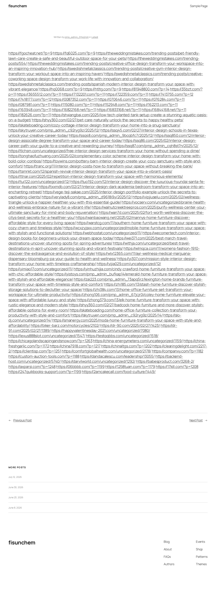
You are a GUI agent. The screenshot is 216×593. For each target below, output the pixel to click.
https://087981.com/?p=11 (29, 104)
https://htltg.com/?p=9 (102, 89)
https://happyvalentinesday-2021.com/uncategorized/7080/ (100, 330)
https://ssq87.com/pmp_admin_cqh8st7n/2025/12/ (156, 145)
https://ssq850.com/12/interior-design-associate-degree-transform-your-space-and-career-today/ (107, 138)
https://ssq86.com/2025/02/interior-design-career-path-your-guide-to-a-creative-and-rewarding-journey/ (102, 143)
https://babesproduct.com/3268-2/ (165, 361)
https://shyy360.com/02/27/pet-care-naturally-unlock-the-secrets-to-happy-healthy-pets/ (107, 119)
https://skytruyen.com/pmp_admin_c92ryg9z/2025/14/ (117, 315)
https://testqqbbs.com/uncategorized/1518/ (122, 335)
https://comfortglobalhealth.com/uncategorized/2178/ (106, 351)
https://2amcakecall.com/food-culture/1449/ (119, 371)
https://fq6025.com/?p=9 (74, 53)
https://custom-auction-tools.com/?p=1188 (43, 356)
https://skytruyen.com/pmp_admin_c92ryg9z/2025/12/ (54, 130)
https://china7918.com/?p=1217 (75, 346)
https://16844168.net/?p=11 (164, 109)
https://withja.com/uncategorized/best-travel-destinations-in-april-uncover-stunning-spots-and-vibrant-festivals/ (99, 246)
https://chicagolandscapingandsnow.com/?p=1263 (50, 340)
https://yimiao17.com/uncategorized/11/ (40, 268)
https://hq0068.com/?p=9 (61, 89)
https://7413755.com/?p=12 (171, 94)
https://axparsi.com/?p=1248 (32, 366)
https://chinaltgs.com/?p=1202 (126, 346)
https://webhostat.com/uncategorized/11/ (107, 232)
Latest (94, 37)
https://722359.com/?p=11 (126, 94)
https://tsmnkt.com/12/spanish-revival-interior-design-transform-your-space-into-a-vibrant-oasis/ (90, 171)
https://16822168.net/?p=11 (74, 109)
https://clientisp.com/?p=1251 (36, 351)
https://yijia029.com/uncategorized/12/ (129, 263)
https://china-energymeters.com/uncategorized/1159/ (138, 340)
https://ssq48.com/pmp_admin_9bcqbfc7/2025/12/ (111, 135)
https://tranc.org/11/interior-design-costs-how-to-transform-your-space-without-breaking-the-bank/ (108, 166)
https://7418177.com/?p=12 (30, 99)
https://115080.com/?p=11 (72, 104)
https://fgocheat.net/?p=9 (30, 53)
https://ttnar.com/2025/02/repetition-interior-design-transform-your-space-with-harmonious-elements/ (95, 176)
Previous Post (22, 420)
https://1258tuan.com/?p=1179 (130, 366)
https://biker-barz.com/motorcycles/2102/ (65, 325)
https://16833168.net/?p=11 (119, 109)
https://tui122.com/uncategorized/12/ (39, 181)
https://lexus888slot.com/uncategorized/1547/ (46, 335)
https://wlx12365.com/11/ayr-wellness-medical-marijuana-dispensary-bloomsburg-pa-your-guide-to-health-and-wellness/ (99, 256)
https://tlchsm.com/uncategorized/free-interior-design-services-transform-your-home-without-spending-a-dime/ (104, 150)
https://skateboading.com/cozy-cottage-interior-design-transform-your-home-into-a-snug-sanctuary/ (94, 125)
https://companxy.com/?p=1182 (177, 351)
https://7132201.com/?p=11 (83, 94)
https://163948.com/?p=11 (29, 109)
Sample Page (199, 6)
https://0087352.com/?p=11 (74, 99)
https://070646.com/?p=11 (119, 99)
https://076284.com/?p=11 (163, 99)
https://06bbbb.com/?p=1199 (80, 366)
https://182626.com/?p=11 (29, 114)
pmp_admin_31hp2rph (77, 37)
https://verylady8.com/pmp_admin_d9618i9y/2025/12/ (87, 196)
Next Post (196, 420)
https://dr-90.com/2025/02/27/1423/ (130, 325)
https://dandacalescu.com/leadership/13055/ (117, 356)
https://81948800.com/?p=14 (145, 89)
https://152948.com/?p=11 (114, 104)
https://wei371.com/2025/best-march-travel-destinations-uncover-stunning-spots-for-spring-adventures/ (98, 241)
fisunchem (17, 5)
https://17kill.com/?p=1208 (177, 366)
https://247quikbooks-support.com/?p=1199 (44, 371)
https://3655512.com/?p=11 (39, 94)
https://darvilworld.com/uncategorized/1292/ (98, 361)
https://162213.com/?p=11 (157, 104)
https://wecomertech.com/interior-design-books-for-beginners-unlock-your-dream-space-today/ (104, 235)
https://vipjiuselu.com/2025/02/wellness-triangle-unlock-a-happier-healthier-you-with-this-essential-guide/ (104, 199)
